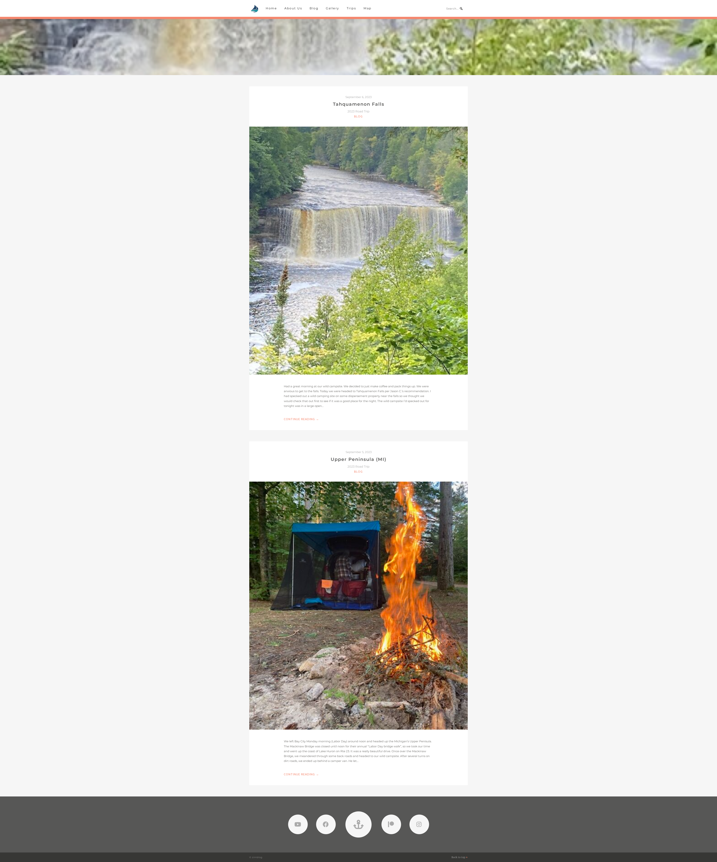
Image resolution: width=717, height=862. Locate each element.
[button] (461, 8)
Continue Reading (301, 419)
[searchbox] (454, 8)
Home (271, 8)
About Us (293, 8)
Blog (314, 8)
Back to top (458, 857)
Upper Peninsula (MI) (358, 459)
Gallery (332, 8)
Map (368, 8)
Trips (351, 8)
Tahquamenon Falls (358, 104)
